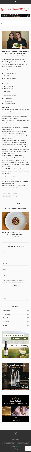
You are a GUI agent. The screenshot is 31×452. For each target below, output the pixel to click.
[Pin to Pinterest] (17, 203)
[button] (3, 225)
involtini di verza (6, 193)
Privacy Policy (15, 439)
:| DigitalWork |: (18, 446)
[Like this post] (12, 203)
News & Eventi (16, 310)
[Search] (29, 23)
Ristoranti (16, 318)
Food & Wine (16, 321)
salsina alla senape (7, 196)
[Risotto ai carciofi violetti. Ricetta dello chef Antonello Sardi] (15, 221)
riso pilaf (15, 193)
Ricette (16, 325)
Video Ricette (16, 314)
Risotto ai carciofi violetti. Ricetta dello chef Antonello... (15, 233)
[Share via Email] (19, 203)
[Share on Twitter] (15, 203)
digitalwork (11, 55)
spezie (15, 196)
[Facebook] (15, 2)
